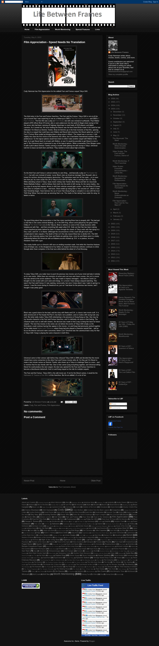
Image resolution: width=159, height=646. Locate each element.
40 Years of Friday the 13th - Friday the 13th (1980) (127, 324)
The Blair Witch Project (73, 560)
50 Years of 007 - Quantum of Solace (126, 347)
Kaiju (38, 533)
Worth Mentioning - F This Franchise (121, 162)
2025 (113, 102)
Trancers (132, 569)
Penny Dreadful (130, 539)
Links (97, 29)
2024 (113, 105)
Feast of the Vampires (101, 517)
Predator (99, 542)
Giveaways (91, 521)
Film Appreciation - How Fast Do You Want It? (120, 203)
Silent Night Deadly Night (37, 553)
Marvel (129, 535)
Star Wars (42, 555)
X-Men (95, 574)
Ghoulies (65, 521)
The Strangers (109, 566)
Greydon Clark (119, 521)
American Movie (76, 502)
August (116, 125)
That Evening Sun (45, 560)
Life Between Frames (120, 52)
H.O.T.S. (47, 524)
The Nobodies (37, 566)
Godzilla (107, 521)
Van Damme (59, 571)
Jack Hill (91, 528)
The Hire (107, 562)
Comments (115, 408)
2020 (113, 230)
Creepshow (116, 510)
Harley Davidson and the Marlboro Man (83, 524)
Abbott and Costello (28, 502)
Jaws (32, 530)
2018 (113, 237)
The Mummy (129, 564)
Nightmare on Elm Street (72, 540)
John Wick (113, 530)
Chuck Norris (114, 507)
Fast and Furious (40, 405)
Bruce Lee (35, 507)
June (115, 132)
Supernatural (58, 557)
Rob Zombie (26, 548)
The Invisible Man (34, 564)
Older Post (95, 481)
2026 (113, 98)
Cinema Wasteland (32, 510)
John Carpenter (100, 530)
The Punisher (58, 566)
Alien (67, 502)
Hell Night (124, 524)
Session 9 (88, 551)
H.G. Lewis (38, 524)
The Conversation (122, 560)
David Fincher (49, 512)
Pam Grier (93, 540)
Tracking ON (102, 635)
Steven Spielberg (104, 555)
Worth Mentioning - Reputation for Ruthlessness (120, 178)
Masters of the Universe (44, 537)
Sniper (112, 553)
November (117, 115)
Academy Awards (43, 502)
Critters (24, 512)
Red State (122, 544)
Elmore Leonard (45, 517)
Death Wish (89, 512)
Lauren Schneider (118, 532)
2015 (113, 247)
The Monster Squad (115, 564)
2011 (113, 261)
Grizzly (129, 521)
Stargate (50, 555)
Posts (113, 404)
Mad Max (98, 535)
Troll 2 (33, 571)
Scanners (43, 551)
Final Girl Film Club (39, 519)
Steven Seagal (75, 555)
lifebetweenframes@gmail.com (120, 71)
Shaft (95, 551)
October (116, 118)
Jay (38, 530)
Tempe (119, 557)
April (115, 209)
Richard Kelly (111, 546)
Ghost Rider (45, 521)
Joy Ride (123, 530)
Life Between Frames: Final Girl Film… (94, 617)
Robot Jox (71, 548)
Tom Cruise (100, 569)
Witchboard (131, 571)
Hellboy (132, 524)
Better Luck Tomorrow (45, 328)
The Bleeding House (88, 560)
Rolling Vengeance (105, 548)
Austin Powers (122, 502)
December (117, 112)
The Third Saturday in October (127, 566)
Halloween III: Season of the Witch (36, 375)
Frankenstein (71, 519)
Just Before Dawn (29, 532)
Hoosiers (73, 526)
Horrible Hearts (83, 526)
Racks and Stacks (72, 544)
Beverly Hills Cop (56, 504)
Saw (35, 551)
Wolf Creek (36, 574)
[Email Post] (61, 402)
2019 (113, 234)
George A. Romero (32, 521)
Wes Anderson (90, 571)
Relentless (131, 544)
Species (121, 553)
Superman (46, 557)
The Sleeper (98, 566)
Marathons (118, 535)
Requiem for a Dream (52, 546)
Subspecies (131, 555)
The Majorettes (102, 564)
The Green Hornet (79, 562)
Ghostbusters (56, 521)
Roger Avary (93, 548)
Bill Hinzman (78, 504)
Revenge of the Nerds (87, 546)
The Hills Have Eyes (94, 562)
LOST (81, 535)
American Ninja (89, 502)
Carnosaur (69, 507)
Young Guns (110, 574)
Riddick (133, 546)
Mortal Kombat (127, 537)
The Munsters (26, 566)
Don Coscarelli (115, 514)
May (115, 135)
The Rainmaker (79, 566)
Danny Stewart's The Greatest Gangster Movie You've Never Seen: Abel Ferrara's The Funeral (127, 301)
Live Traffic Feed (95, 585)
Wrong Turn (86, 574)
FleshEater (53, 519)
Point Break (59, 121)
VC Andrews (71, 571)
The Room (90, 566)
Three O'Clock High (87, 569)
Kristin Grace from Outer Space (100, 532)
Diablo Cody (131, 512)
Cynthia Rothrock (35, 512)
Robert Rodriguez (40, 548)
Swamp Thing (70, 557)
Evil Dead (58, 517)
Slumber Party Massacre (81, 553)
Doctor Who (65, 514)
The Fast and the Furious (80, 118)
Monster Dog (102, 537)
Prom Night (119, 542)
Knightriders (85, 532)
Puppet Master (27, 544)
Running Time (131, 548)
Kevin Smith (63, 533)
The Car (99, 560)
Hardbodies (66, 524)
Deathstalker (99, 512)
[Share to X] (71, 402)
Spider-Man (130, 553)
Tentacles (127, 557)
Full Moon (133, 519)
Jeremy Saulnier (61, 530)
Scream (79, 551)
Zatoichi (119, 574)
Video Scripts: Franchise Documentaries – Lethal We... (120, 169)
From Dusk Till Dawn (109, 519)
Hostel (112, 526)
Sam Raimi (26, 551)
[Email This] (66, 402)
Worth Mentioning (62, 29)
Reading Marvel (110, 544)
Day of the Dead (76, 512)
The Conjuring (109, 560)
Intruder (63, 528)
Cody (31, 405)
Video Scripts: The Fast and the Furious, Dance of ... (121, 154)
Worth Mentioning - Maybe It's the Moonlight (126, 312)
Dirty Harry (35, 514)
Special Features (83, 29)
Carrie (78, 507)
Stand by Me (25, 555)
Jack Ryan (112, 528)
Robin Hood (52, 548)
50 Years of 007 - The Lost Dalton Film (127, 371)
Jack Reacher (101, 528)
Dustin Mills (31, 517)
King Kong (75, 532)
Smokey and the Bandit (101, 553)
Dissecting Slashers (49, 514)
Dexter (121, 512)
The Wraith (76, 569)
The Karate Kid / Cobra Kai (52, 564)
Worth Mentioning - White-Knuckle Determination (120, 146)
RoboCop (62, 548)
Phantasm (25, 542)
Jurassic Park (132, 530)
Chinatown (104, 507)
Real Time (95, 635)
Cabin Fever (45, 507)
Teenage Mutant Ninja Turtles (103, 557)
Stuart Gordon (119, 555)
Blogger (92, 641)
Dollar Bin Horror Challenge (82, 514)
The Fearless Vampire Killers (53, 562)
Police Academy (77, 542)
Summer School (26, 557)
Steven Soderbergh (88, 555)
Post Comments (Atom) (67, 487)
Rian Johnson (101, 546)
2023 (113, 109)
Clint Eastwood (48, 510)
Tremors (25, 571)
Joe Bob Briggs (73, 530)
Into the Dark (43, 528)
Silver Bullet (52, 553)
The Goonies (68, 562)
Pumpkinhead (130, 542)
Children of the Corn (90, 507)
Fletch (62, 519)
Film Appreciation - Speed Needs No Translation (120, 186)
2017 (113, 241)
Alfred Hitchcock (56, 502)
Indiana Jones (31, 528)
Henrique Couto (37, 526)
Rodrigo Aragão (81, 548)
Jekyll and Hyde (48, 530)
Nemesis (36, 539)
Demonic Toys (111, 512)
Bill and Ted (67, 504)
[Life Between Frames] (110, 425)
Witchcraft (25, 574)
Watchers (80, 571)
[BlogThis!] (68, 402)
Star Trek (34, 555)
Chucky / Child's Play (130, 507)
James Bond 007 (123, 528)
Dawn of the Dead (62, 512)
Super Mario (36, 557)
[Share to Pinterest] (75, 402)
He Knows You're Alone (112, 524)
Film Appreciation (42, 29)
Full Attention (123, 519)
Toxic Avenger (122, 569)
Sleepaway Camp (64, 553)
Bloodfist (96, 504)
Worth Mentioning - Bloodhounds (126, 335)
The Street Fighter (36, 225)
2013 (113, 254)
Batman (31, 504)
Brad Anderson (115, 504)
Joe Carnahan (88, 530)
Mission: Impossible (88, 537)
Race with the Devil (58, 544)
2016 (113, 244)
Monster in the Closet (114, 537)
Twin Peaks (41, 571)
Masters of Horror (28, 537)
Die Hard (25, 514)
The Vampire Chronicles (47, 569)
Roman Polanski (119, 548)
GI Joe (73, 521)
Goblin (100, 521)
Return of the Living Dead (70, 546)
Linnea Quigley (70, 535)
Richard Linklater (123, 546)
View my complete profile (118, 74)
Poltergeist (89, 542)
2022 (113, 224)
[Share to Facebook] (73, 402)
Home (27, 29)
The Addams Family (58, 560)
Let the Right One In (29, 535)
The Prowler (47, 566)
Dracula (125, 514)
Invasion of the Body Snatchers (77, 528)
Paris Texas (104, 539)
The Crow (132, 560)
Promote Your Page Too (115, 427)
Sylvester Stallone (82, 558)
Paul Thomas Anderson (117, 539)
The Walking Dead (62, 569)
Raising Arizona (86, 544)
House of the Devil (122, 526)
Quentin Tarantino (42, 544)
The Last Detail (69, 564)
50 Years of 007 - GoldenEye (125, 383)
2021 (113, 227)
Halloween (55, 524)
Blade (89, 504)
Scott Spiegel (68, 551)
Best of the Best (43, 504)
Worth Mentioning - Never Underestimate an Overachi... (121, 194)
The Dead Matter (27, 562)
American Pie (101, 502)
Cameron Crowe (57, 507)
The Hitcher (117, 562)
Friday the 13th (91, 519)
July (115, 129)
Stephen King (60, 555)
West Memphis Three (117, 571)
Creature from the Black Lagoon (98, 510)
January (116, 219)
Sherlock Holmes (105, 551)
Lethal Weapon (44, 535)
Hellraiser (25, 526)
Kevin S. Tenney (49, 532)
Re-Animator (98, 544)
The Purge (69, 566)
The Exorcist (38, 562)
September (117, 122)
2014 (113, 251)
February (117, 216)
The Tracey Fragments (30, 569)
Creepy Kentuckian (129, 510)
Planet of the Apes (63, 542)
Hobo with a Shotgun (62, 526)
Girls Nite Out (81, 521)
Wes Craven (101, 571)
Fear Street (87, 517)
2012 (113, 257)
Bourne (104, 504)
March (116, 213)
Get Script (88, 635)
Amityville (110, 502)
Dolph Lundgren (100, 514)
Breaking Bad (127, 504)
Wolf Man (46, 574)
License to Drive (57, 535)
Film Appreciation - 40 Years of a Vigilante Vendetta (126, 287)
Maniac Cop (108, 535)
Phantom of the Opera (38, 542)
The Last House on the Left (85, 564)
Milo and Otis (69, 537)
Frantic (82, 519)
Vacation (49, 571)
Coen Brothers (78, 510)
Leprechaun (131, 532)
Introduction (55, 528)
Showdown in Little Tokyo (119, 551)
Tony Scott (111, 569)
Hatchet (100, 524)
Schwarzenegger (54, 551)
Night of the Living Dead (50, 540)
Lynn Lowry (89, 535)
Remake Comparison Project (32, 546)
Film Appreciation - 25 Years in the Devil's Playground (126, 360)
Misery (77, 537)
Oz (86, 539)
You (102, 574)
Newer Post (29, 481)
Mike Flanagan (59, 537)
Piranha (52, 542)
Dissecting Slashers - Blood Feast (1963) (127, 274)
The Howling (128, 562)
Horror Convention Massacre (99, 526)
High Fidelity (50, 526)
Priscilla (108, 542)
